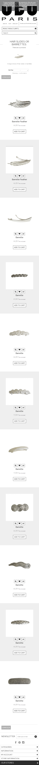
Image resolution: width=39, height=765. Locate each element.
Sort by (10, 70)
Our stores (7, 763)
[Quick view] (15, 118)
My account (6, 755)
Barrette (19, 237)
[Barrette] (19, 217)
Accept (22, 9)
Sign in (5, 23)
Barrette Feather (19, 122)
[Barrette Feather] (19, 101)
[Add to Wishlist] (20, 118)
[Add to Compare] (23, 118)
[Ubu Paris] (19, 11)
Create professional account (28, 23)
